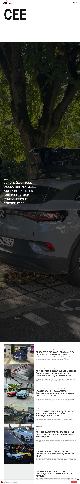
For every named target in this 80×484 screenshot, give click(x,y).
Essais (31, 2)
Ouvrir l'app (74, 482)
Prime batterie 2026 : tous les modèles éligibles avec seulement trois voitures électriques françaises (56, 373)
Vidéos (39, 2)
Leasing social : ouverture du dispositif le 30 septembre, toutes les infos (56, 453)
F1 (33, 2)
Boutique (61, 2)
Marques (36, 2)
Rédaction (54, 349)
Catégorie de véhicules (64, 349)
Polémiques (54, 408)
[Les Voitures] (7, 2)
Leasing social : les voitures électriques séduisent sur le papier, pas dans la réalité (55, 393)
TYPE (64, 2)
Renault (37, 349)
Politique (55, 368)
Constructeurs (58, 349)
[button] (72, 2)
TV (42, 2)
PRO (69, 2)
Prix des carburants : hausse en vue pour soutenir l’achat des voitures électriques (55, 434)
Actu (44, 2)
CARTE (67, 2)
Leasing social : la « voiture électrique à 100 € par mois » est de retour (54, 473)
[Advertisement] (40, 31)
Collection (52, 2)
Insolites (48, 2)
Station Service (45, 408)
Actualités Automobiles (48, 349)
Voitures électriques (42, 349)
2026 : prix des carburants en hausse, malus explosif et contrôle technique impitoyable (55, 413)
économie (70, 349)
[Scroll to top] (78, 479)
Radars (56, 2)
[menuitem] (31, 2)
